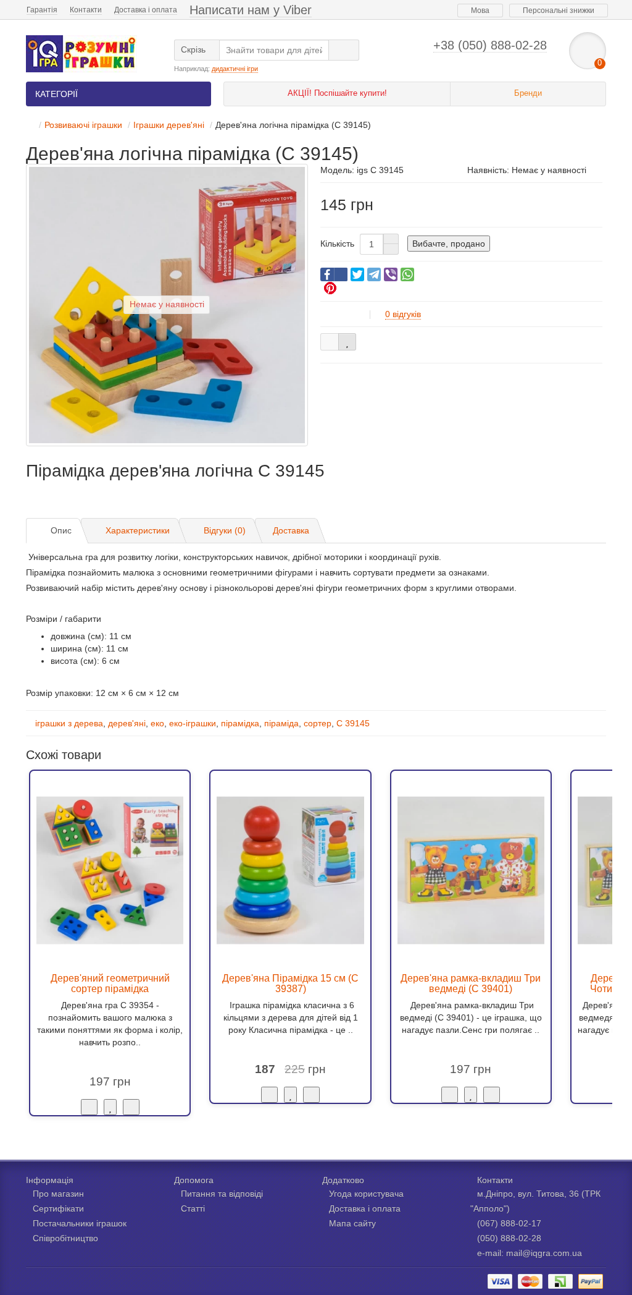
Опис (61, 530)
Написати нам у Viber (250, 10)
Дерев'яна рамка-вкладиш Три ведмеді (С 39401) (471, 984)
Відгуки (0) (225, 530)
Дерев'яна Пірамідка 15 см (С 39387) (290, 984)
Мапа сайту (352, 1223)
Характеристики (138, 530)
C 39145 (353, 723)
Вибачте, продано (448, 243)
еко (157, 723)
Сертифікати (58, 1208)
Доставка (291, 530)
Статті (193, 1208)
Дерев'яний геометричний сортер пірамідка (110, 984)
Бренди (528, 93)
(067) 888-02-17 (509, 1223)
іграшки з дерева (69, 723)
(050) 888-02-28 (509, 1238)
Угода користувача (366, 1194)
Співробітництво (65, 1238)
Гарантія (42, 10)
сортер (317, 723)
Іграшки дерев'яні (168, 125)
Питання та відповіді (222, 1194)
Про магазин (58, 1194)
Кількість (337, 243)
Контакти (86, 10)
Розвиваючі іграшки (83, 125)
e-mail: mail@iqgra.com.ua (529, 1253)
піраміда (281, 723)
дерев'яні (127, 723)
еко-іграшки (192, 723)
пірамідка (240, 723)
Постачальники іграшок (80, 1223)
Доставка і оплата (145, 10)
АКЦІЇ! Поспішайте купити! (337, 93)
